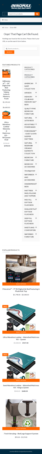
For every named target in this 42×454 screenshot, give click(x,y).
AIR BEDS (28, 93)
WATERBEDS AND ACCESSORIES (29, 177)
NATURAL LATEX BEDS (29, 119)
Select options (7, 117)
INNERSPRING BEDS (29, 185)
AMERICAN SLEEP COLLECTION (29, 86)
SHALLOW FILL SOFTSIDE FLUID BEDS (30, 211)
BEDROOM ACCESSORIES (29, 165)
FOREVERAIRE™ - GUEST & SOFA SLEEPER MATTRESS (30, 135)
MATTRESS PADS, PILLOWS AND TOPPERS (30, 193)
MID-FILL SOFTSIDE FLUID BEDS (29, 202)
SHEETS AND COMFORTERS (30, 228)
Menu (6, 20)
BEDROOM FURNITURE (29, 158)
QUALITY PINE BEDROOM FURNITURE (30, 111)
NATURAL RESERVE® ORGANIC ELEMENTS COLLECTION (29, 148)
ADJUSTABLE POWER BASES (29, 125)
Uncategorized (29, 171)
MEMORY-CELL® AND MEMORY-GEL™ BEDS (30, 101)
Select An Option (7, 76)
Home (6, 27)
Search (9, 52)
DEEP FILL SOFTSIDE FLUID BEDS (29, 221)
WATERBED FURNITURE (29, 235)
